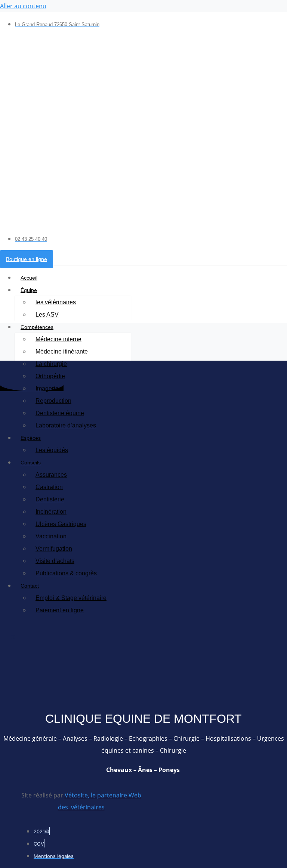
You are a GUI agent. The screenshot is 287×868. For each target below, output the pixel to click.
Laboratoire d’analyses (66, 425)
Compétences (37, 327)
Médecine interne (58, 339)
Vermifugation (54, 548)
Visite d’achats (55, 561)
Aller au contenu (23, 6)
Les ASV (47, 314)
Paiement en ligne (60, 610)
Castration (49, 487)
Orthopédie (50, 376)
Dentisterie (50, 499)
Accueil (29, 278)
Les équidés (52, 450)
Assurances (51, 475)
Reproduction (53, 401)
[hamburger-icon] (278, 274)
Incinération (51, 511)
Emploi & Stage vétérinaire (71, 598)
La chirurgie (51, 364)
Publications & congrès (66, 573)
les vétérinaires (56, 302)
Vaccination (51, 536)
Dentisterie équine (60, 413)
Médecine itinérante (62, 351)
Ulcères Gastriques (61, 524)
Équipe (29, 290)
